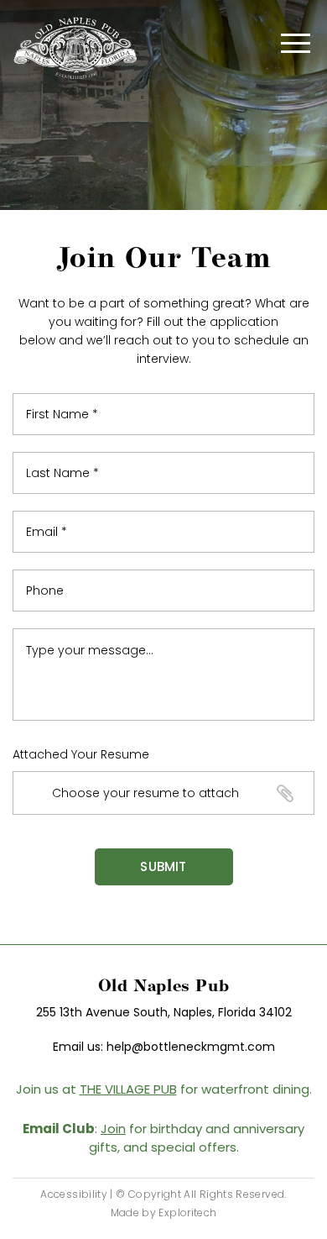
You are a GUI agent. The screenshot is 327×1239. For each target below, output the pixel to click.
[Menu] (295, 50)
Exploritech (187, 1212)
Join (113, 1128)
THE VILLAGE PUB (128, 1089)
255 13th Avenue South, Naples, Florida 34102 (164, 1012)
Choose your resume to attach (145, 793)
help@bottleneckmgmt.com (190, 1046)
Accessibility (73, 1194)
